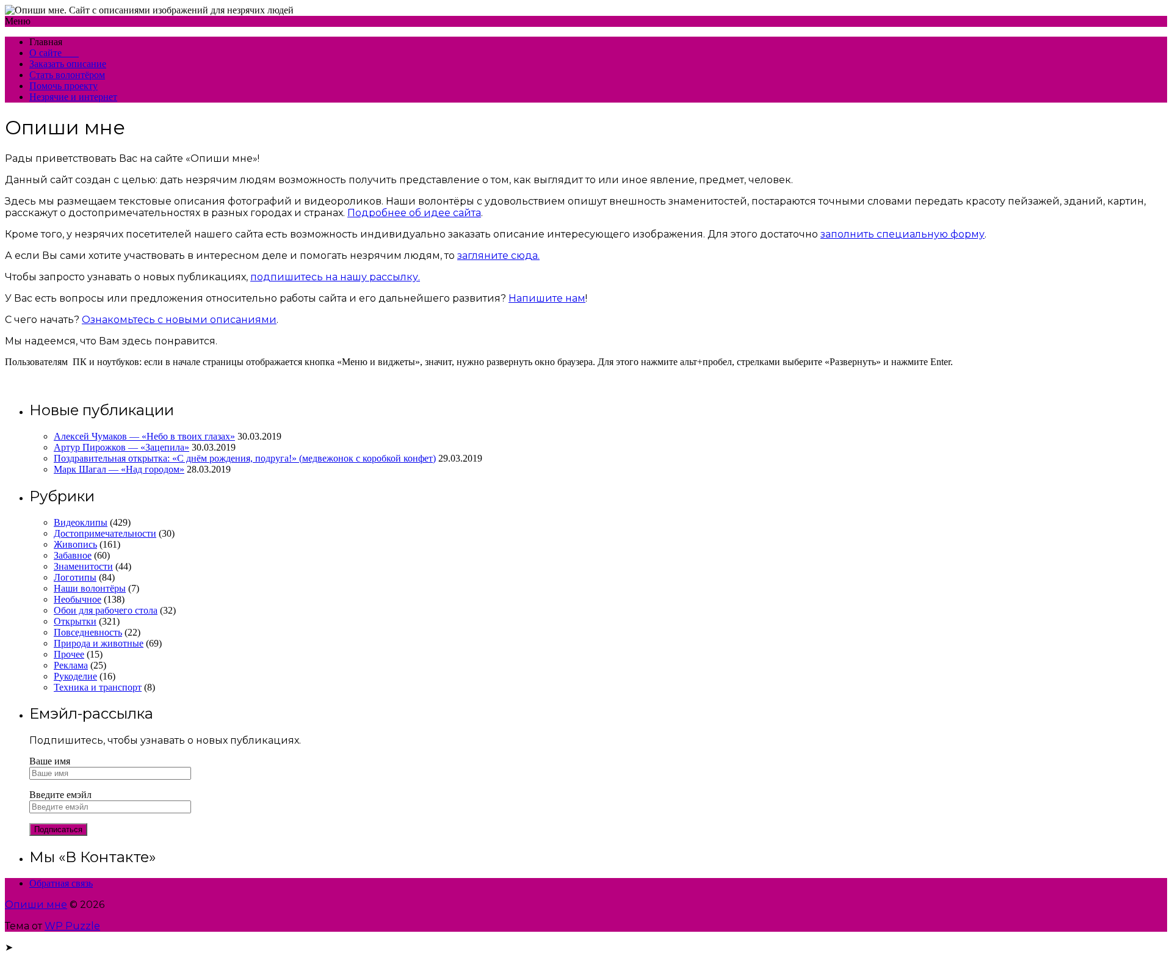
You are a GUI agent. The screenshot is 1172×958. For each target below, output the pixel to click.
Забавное (73, 555)
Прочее (69, 654)
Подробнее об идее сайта (414, 213)
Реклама (71, 665)
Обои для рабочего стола (105, 610)
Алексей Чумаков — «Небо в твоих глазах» (144, 436)
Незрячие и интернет (73, 97)
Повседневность (88, 632)
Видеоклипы (80, 522)
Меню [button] (18, 21)
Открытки (75, 621)
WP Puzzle (72, 926)
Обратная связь (61, 883)
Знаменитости (83, 566)
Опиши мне (36, 904)
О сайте (54, 53)
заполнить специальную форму (902, 234)
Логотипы (75, 577)
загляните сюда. (498, 255)
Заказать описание (67, 64)
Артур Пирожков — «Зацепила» (121, 447)
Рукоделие (75, 676)
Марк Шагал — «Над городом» (119, 469)
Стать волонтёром (67, 75)
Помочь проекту (63, 86)
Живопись (75, 544)
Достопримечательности (105, 533)
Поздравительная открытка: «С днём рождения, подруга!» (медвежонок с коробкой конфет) (245, 458)
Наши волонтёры (90, 588)
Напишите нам (546, 298)
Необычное (77, 599)
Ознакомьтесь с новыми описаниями (179, 319)
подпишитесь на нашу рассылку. (335, 277)
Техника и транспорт (98, 687)
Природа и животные (98, 643)
